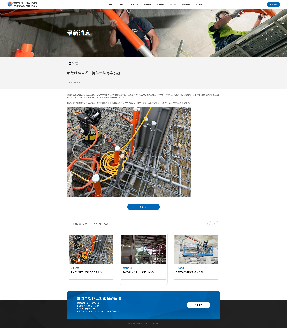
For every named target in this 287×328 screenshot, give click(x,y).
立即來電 (273, 4)
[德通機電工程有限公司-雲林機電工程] (10, 4)
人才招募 (199, 4)
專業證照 (160, 4)
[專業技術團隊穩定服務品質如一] (143, 259)
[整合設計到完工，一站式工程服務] (91, 259)
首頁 (110, 4)
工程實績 (147, 4)
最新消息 (173, 4)
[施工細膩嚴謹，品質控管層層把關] (196, 259)
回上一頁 (143, 207)
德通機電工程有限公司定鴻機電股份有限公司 (25, 4)
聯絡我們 (186, 4)
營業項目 (134, 4)
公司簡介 (121, 4)
